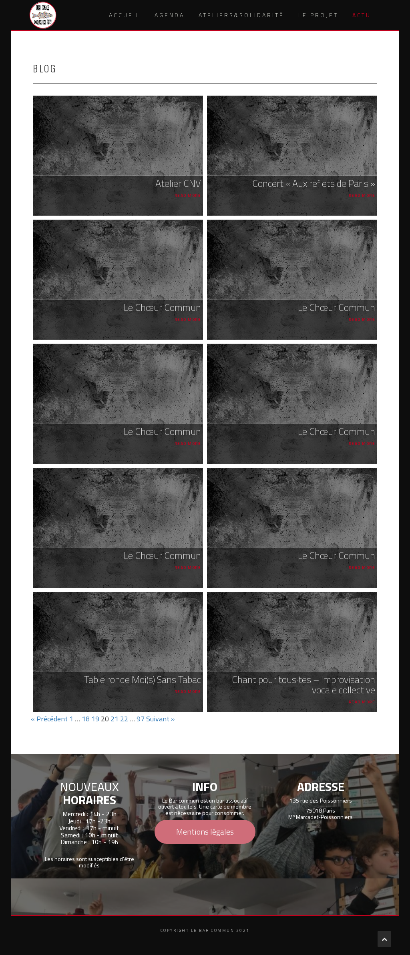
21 (115, 718)
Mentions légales (205, 831)
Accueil (125, 15)
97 (141, 718)
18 (86, 718)
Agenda (170, 15)
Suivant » (160, 718)
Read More (188, 195)
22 (124, 718)
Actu (361, 15)
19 (95, 718)
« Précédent (49, 718)
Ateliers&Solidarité (241, 15)
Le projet (318, 15)
